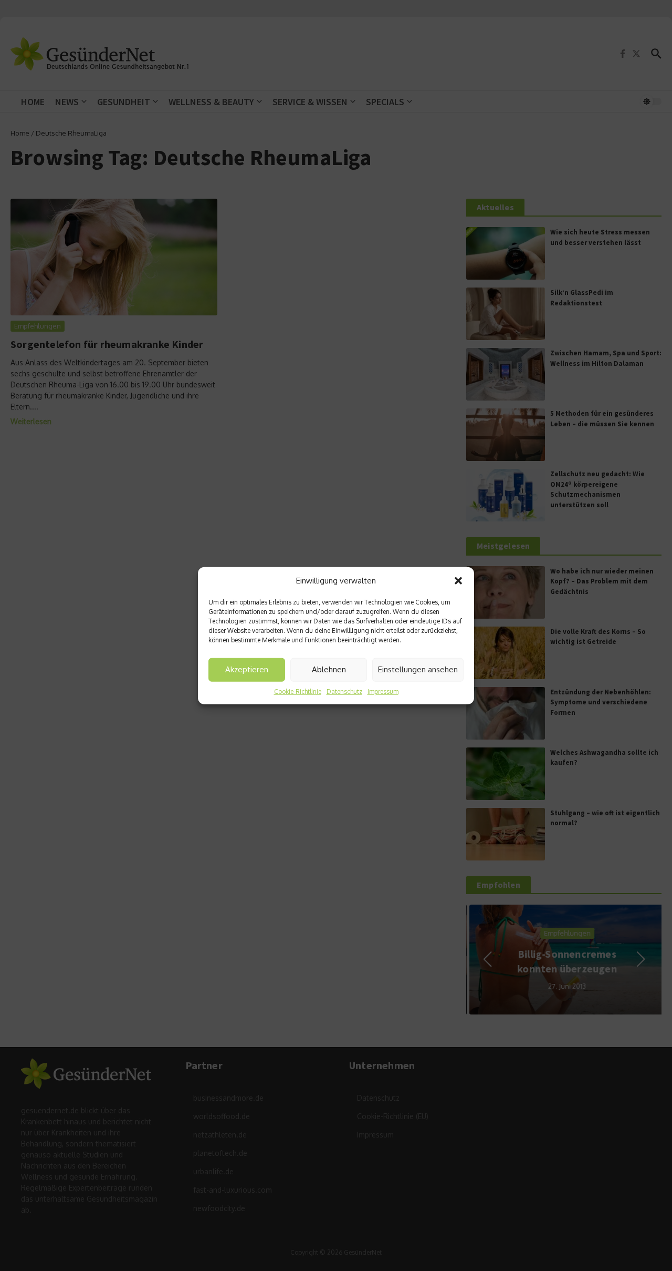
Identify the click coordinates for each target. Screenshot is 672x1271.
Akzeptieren (246, 669)
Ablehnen (329, 669)
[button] (458, 581)
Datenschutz (344, 691)
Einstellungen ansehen (418, 669)
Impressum (383, 691)
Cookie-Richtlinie (297, 691)
